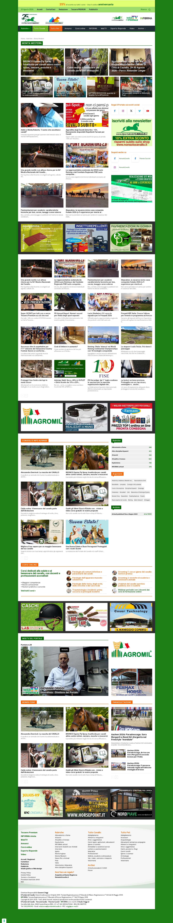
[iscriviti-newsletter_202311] (131, 145)
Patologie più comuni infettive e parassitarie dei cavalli (87, 572)
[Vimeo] (139, 111)
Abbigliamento (93, 835)
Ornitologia (125, 856)
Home (23, 39)
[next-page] (26, 395)
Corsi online (26, 847)
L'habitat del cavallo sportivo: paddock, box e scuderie (131, 584)
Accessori (124, 837)
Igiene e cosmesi (94, 844)
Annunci (24, 843)
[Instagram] (123, 111)
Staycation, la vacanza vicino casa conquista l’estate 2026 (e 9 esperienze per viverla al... (84, 211)
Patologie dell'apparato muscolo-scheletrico (87, 578)
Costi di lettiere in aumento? (66, 347)
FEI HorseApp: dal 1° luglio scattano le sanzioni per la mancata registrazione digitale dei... (103, 382)
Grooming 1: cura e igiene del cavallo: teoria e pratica (135, 572)
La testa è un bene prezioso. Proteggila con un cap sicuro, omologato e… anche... (133, 382)
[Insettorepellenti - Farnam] (86, 251)
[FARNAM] (131, 430)
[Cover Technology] (131, 630)
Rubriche (29, 39)
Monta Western (60, 856)
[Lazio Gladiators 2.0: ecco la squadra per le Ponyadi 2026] (103, 302)
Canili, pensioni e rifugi (129, 849)
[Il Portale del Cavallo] (30, 19)
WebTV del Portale (32, 638)
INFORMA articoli (61, 844)
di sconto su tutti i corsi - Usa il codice (86, 5)
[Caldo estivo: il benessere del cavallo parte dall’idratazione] (86, 62)
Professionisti (93, 854)
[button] (146, 9)
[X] (131, 111)
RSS (22, 882)
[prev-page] (22, 395)
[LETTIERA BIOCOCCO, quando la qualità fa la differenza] (103, 87)
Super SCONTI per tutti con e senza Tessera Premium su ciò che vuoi (35, 314)
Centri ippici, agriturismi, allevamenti (101, 842)
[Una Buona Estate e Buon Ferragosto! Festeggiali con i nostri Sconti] (70, 87)
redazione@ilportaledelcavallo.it (50, 906)
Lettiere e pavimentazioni (97, 849)
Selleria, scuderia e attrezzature (99, 856)
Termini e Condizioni (28, 877)
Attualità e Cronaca (62, 840)
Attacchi (58, 837)
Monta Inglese (60, 854)
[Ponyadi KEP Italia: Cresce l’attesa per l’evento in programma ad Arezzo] (136, 302)
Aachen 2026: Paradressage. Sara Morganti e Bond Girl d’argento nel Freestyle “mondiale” (129, 737)
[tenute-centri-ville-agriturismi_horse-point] (86, 816)
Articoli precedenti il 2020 (97, 868)
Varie (57, 863)
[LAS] (42, 630)
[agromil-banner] (42, 430)
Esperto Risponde (29, 851)
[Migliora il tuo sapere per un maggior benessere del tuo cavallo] (42, 532)
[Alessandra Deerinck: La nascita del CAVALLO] (42, 457)
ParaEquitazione (122, 702)
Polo (56, 860)
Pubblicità (24, 866)
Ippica (57, 851)
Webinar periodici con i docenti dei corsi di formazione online (134, 590)
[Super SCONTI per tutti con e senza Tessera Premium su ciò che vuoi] (36, 302)
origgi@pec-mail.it (72, 906)
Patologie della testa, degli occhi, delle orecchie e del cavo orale (87, 584)
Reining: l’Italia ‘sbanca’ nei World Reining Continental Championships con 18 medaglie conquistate (103, 349)
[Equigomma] (42, 251)
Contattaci (25, 862)
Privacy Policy (26, 872)
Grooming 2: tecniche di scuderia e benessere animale (134, 578)
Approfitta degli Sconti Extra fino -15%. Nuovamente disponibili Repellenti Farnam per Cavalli (85, 132)
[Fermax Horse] (131, 695)
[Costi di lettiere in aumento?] (69, 335)
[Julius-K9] (42, 816)
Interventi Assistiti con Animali (66, 847)
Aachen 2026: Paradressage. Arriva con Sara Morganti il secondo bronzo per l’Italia (138, 753)
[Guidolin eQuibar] (86, 630)
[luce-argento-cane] (86, 430)
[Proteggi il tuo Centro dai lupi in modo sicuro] (36, 369)
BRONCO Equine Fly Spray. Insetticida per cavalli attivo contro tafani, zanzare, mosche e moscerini (87, 473)
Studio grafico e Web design (31, 868)
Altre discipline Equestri (63, 867)
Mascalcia (91, 851)
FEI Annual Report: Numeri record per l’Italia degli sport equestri (68, 314)
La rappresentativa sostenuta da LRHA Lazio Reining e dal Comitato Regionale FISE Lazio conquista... (84, 172)
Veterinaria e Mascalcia (63, 865)
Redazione (25, 864)
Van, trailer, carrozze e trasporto (100, 858)
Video (23, 854)
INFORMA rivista (28, 836)
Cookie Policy (26, 875)
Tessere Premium (29, 832)
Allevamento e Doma (62, 835)
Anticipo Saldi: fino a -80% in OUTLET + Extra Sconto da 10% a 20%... (69, 381)
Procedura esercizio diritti (30, 879)
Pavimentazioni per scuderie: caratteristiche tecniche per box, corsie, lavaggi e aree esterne (41, 211)
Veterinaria (92, 860)
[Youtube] (147, 111)
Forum (90, 870)
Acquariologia (126, 840)
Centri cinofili (125, 851)
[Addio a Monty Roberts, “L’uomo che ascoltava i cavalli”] (42, 115)
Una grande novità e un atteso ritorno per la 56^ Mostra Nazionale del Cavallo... (41, 171)
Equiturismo (59, 842)
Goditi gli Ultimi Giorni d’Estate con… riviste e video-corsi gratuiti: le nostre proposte (84, 510)
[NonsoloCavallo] (114, 158)
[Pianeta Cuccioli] (135, 158)
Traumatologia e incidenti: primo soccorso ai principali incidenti (87, 590)
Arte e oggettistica (95, 840)
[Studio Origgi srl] (131, 202)
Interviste (58, 849)
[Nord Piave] (131, 816)
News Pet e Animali (62, 858)
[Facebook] (114, 111)
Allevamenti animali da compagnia (133, 842)
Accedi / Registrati (28, 859)
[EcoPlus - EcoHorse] (131, 251)
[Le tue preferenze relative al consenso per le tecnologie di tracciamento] (4, 921)
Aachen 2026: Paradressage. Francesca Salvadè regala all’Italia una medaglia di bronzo (139, 766)
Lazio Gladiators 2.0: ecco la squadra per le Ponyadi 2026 (100, 314)
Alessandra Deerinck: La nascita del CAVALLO (40, 472)
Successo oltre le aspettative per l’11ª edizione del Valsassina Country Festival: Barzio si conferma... (36, 349)
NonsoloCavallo (124, 158)
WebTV (24, 840)
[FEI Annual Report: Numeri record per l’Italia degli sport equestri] (69, 302)
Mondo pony (28, 702)
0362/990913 (28, 906)
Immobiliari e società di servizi (99, 847)
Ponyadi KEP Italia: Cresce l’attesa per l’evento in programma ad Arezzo (136, 314)
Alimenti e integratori (95, 837)
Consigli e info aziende (34, 440)
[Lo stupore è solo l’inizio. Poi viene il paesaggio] (136, 335)
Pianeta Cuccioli (145, 158)
